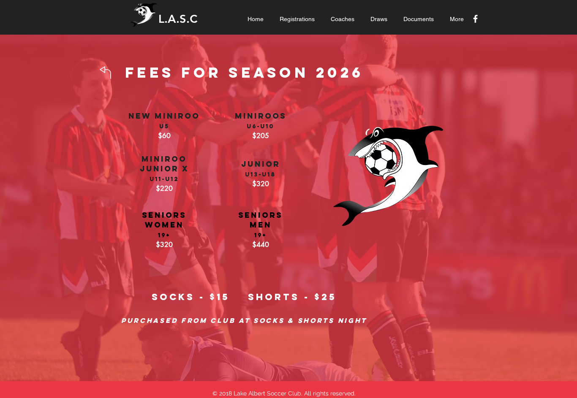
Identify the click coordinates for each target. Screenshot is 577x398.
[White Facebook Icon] (475, 19)
